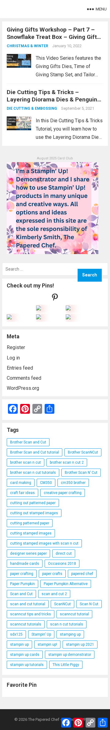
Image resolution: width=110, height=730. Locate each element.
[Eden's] (9, 318)
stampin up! (47, 644)
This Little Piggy (66, 665)
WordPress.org (23, 388)
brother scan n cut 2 (67, 462)
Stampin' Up (41, 634)
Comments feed (24, 378)
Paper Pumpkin (22, 584)
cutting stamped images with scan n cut (44, 543)
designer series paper (28, 553)
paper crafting (21, 574)
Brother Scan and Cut (28, 442)
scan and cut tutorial (27, 604)
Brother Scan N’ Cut (81, 472)
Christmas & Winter (27, 46)
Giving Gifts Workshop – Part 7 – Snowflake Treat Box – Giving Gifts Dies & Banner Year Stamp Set (53, 37)
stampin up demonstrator (69, 654)
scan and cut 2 (54, 594)
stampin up (19, 644)
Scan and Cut (21, 594)
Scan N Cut (89, 604)
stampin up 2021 (80, 644)
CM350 (46, 483)
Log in (13, 358)
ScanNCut (62, 604)
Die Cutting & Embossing (32, 108)
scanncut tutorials (25, 624)
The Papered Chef (43, 719)
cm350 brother (73, 483)
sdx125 (16, 634)
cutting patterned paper (29, 523)
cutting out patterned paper (33, 503)
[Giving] (38, 318)
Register (16, 347)
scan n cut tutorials (66, 624)
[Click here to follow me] (55, 299)
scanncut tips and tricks (30, 614)
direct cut (64, 553)
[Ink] (68, 309)
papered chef (82, 574)
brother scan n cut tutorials (33, 472)
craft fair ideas (22, 493)
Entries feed (20, 368)
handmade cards (24, 563)
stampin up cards (24, 654)
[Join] (38, 309)
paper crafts (52, 574)
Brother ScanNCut (83, 452)
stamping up (70, 634)
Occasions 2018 (62, 563)
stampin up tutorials (27, 665)
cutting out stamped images (34, 513)
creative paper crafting (63, 493)
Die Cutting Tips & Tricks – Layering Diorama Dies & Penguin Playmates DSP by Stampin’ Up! (52, 99)
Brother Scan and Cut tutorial (34, 452)
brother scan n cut (25, 462)
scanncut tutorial (74, 614)
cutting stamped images (31, 533)
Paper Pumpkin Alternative (66, 584)
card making (20, 483)
